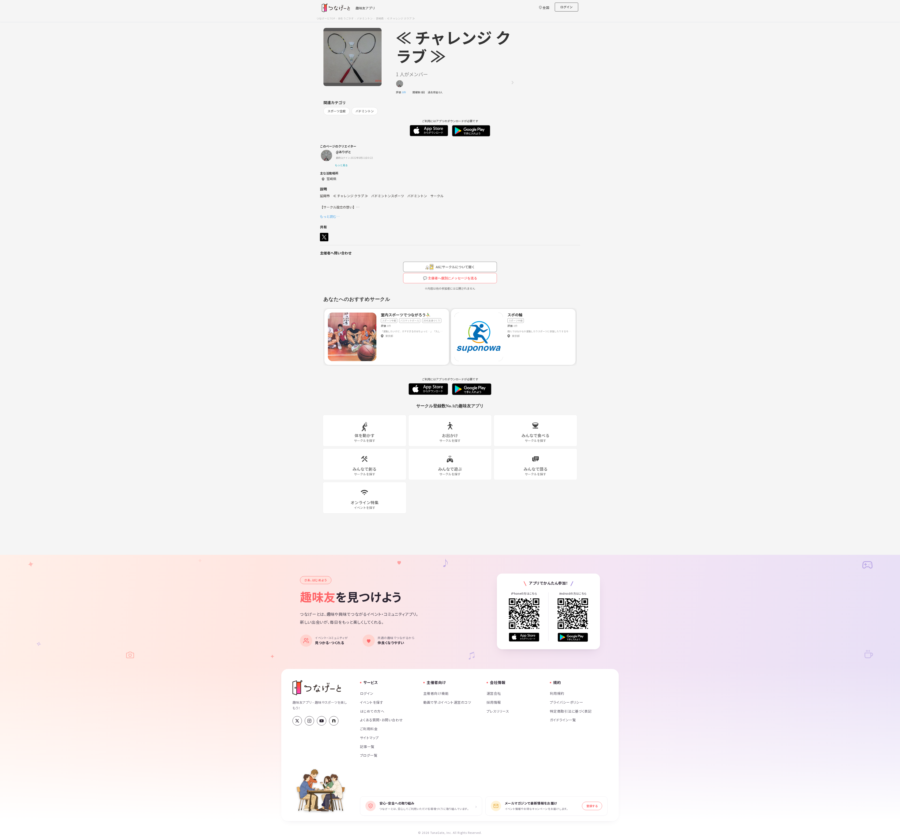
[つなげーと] (316, 687)
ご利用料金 (369, 728)
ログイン (566, 7)
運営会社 (494, 693)
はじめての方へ (372, 711)
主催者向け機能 (436, 693)
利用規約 (557, 693)
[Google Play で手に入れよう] (573, 637)
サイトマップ (369, 737)
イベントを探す (371, 702)
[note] (333, 721)
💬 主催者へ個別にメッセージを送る (450, 278)
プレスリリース (498, 711)
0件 (405, 92)
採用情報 (494, 702)
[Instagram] (309, 721)
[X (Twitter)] (297, 721)
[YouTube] (321, 721)
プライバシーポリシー (566, 702)
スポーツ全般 (336, 111)
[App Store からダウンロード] (524, 637)
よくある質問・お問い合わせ (381, 719)
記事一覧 (367, 746)
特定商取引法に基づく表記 (571, 711)
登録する (592, 806)
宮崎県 (380, 18)
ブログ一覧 (368, 755)
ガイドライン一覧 (563, 719)
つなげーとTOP (325, 18)
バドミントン (365, 18)
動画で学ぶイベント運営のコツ (447, 702)
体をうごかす (346, 18)
